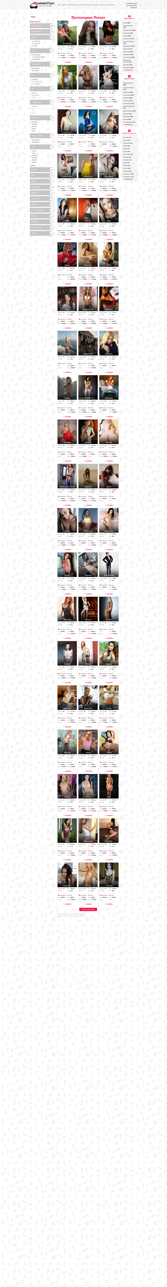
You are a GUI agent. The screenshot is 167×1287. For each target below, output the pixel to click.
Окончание (35, 187)
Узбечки (34, 162)
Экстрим (34, 222)
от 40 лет (34, 46)
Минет (33, 181)
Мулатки (34, 160)
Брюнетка (34, 124)
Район (59, 5)
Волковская (127, 49)
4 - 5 (33, 110)
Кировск (126, 165)
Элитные (103, 5)
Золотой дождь (37, 210)
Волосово (127, 137)
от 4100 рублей (36, 59)
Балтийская (128, 33)
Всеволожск (128, 143)
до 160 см (34, 79)
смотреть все (128, 70)
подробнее (68, 62)
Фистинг (34, 204)
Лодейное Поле (128, 176)
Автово (126, 23)
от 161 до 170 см (36, 81)
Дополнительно (37, 227)
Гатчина (126, 151)
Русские (34, 151)
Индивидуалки (72, 5)
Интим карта (111, 5)
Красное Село (128, 174)
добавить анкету (132, 3)
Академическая (129, 30)
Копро (33, 216)
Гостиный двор (129, 57)
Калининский (128, 95)
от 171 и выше (36, 84)
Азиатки (34, 153)
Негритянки (35, 155)
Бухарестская (128, 38)
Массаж (34, 169)
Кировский (127, 98)
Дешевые (96, 5)
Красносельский (129, 111)
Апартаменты (35, 142)
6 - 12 (33, 113)
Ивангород (127, 157)
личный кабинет (132, 5)
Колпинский (127, 100)
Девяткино (127, 64)
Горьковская (128, 54)
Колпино (126, 168)
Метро (64, 5)
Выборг (126, 146)
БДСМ (90, 5)
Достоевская (128, 67)
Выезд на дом (36, 140)
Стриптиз (34, 193)
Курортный (127, 113)
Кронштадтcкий (128, 103)
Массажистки (83, 5)
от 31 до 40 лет (36, 43)
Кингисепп (127, 160)
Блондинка (35, 122)
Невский (127, 119)
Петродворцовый (129, 122)
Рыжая (34, 128)
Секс (33, 175)
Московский (128, 116)
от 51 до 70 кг (35, 95)
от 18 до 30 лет (36, 41)
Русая (33, 131)
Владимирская (129, 46)
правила (134, 7)
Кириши (126, 162)
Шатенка (34, 126)
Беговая (127, 36)
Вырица (126, 148)
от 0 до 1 (34, 106)
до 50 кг (34, 93)
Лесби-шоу (35, 198)
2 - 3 (33, 108)
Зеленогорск (128, 154)
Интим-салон (35, 70)
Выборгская (128, 51)
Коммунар (127, 171)
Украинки (34, 157)
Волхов (126, 140)
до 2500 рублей (36, 55)
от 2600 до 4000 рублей (38, 57)
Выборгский (128, 92)
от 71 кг (34, 97)
